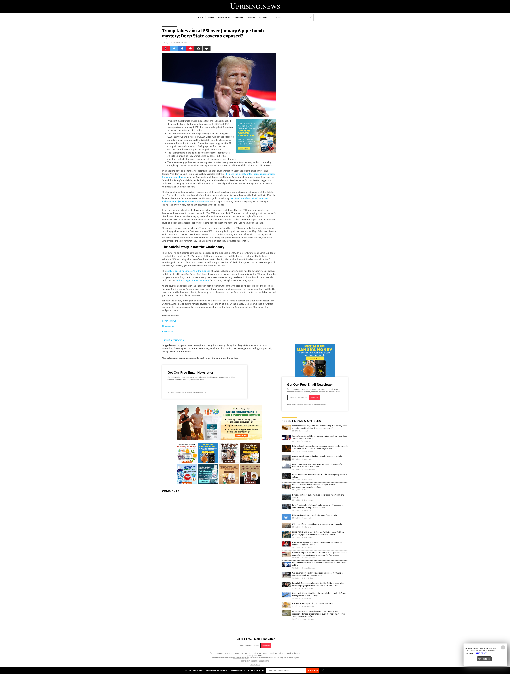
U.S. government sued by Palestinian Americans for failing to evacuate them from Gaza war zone (317, 574)
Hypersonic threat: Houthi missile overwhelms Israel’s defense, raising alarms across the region (319, 594)
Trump (165, 351)
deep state (242, 345)
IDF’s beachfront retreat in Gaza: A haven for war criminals (317, 524)
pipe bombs (225, 348)
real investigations (242, 348)
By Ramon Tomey (307, 588)
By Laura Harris (306, 459)
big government (185, 345)
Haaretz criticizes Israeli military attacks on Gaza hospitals (317, 456)
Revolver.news (169, 321)
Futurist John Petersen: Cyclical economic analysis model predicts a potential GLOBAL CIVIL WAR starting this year (320, 447)
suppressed (265, 348)
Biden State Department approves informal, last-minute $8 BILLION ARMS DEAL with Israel (317, 465)
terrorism (238, 17)
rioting (255, 348)
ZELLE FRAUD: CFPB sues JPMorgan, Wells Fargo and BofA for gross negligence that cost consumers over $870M (318, 533)
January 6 (203, 348)
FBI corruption (191, 348)
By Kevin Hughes (307, 451)
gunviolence (224, 17)
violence (251, 17)
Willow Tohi (182, 43)
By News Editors (307, 500)
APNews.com (168, 326)
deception (231, 345)
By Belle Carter (307, 480)
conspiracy (199, 345)
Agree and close (484, 659)
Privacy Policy (255, 665)
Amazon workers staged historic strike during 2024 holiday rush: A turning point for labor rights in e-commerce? (319, 427)
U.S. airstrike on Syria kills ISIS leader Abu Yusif (312, 603)
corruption (211, 345)
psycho (200, 17)
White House (185, 351)
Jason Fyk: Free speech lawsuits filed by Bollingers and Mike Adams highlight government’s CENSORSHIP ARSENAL (318, 584)
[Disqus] (219, 528)
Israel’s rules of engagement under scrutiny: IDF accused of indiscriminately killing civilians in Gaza (317, 506)
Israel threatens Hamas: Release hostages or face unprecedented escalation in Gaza (313, 486)
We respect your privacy (241, 657)
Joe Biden (214, 348)
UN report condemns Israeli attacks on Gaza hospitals (315, 515)
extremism (167, 348)
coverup (221, 345)
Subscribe (313, 670)
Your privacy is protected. (175, 392)
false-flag (178, 348)
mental (210, 17)
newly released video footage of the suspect (188, 271)
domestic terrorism (258, 345)
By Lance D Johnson (308, 469)
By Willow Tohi (306, 441)
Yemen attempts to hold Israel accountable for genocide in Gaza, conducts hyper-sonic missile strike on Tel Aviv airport (319, 554)
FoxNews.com (168, 331)
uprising (263, 17)
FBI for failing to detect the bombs (192, 280)
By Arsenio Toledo (308, 606)
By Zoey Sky (306, 431)
